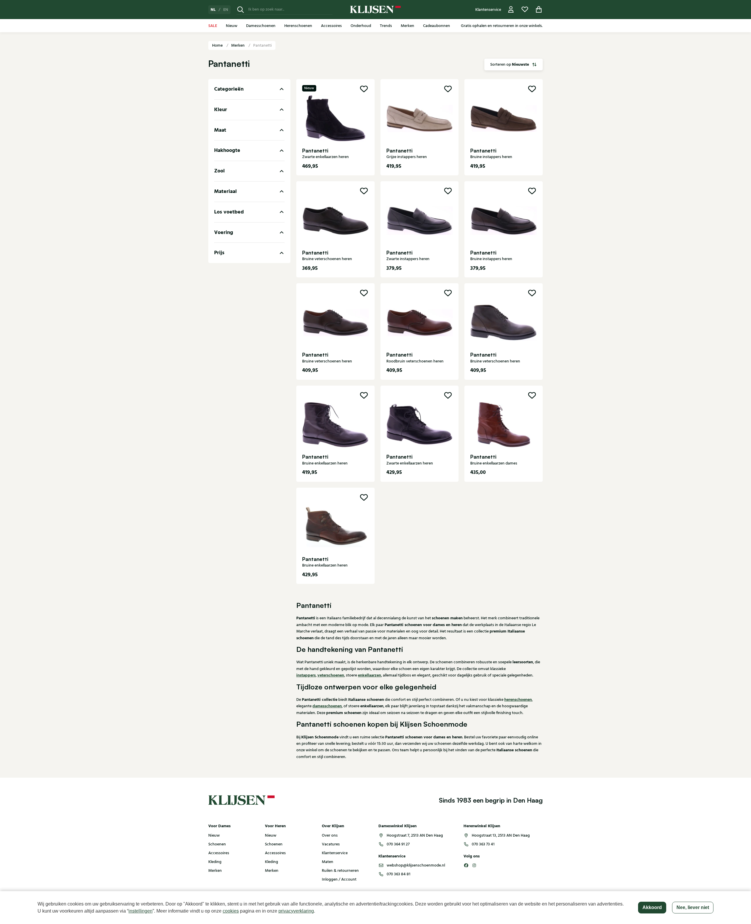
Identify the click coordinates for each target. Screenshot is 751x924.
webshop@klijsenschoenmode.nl (416, 865)
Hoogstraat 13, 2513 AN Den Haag (501, 835)
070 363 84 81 (398, 874)
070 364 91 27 (398, 844)
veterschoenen (330, 675)
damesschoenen (327, 706)
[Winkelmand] (539, 9)
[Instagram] (474, 865)
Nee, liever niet (692, 907)
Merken (238, 45)
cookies (231, 910)
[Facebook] (466, 865)
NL (213, 9)
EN (225, 10)
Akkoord (652, 907)
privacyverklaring (296, 910)
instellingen (140, 910)
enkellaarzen (369, 675)
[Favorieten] (525, 9)
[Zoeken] (240, 9)
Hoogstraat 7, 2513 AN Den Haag (415, 835)
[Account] (511, 9)
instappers (306, 675)
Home (218, 45)
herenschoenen (518, 699)
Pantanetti (262, 45)
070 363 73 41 (483, 844)
